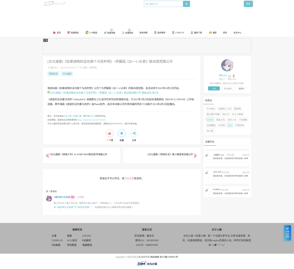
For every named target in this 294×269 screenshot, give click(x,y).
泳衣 (230, 125)
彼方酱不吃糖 (213, 114)
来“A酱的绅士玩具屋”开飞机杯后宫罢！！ (73, 207)
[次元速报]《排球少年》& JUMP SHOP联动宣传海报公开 (78, 154)
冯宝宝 (210, 120)
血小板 (210, 131)
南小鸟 (226, 114)
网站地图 (154, 257)
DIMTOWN (152, 245)
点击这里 (129, 178)
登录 (248, 4)
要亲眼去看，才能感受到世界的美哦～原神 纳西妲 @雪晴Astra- (230, 158)
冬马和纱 (211, 109)
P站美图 (56, 245)
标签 (104, 4)
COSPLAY (57, 240)
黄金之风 (220, 120)
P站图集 (243, 120)
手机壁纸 (72, 245)
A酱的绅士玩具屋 (62, 197)
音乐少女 (232, 120)
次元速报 (67, 74)
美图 (69, 235)
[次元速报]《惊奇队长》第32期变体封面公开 (170, 154)
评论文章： (224, 155)
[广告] (147, 53)
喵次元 (150, 235)
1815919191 (152, 240)
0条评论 (93, 67)
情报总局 (53, 74)
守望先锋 (239, 125)
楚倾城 (237, 109)
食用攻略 (85, 4)
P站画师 (86, 240)
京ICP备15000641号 (169, 257)
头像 (54, 235)
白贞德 (221, 125)
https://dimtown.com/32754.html (91, 120)
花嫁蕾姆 (211, 125)
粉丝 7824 (232, 79)
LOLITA (86, 235)
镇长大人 (54, 67)
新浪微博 (74, 4)
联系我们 (95, 4)
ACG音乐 (72, 240)
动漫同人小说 (224, 109)
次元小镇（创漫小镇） (73, 116)
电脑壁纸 (87, 245)
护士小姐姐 (237, 114)
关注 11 (222, 79)
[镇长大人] (227, 65)
